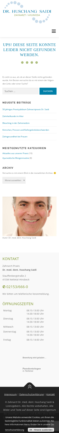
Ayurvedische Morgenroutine (15, 158)
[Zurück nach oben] (29, 386)
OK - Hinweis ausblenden (41, 429)
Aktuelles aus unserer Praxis (15, 153)
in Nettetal (32, 369)
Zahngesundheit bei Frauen (14, 136)
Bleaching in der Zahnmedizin (16, 123)
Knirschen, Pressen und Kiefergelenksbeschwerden (25, 130)
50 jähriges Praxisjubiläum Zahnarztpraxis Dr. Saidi (25, 109)
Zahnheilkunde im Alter (13, 116)
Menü (53, 31)
